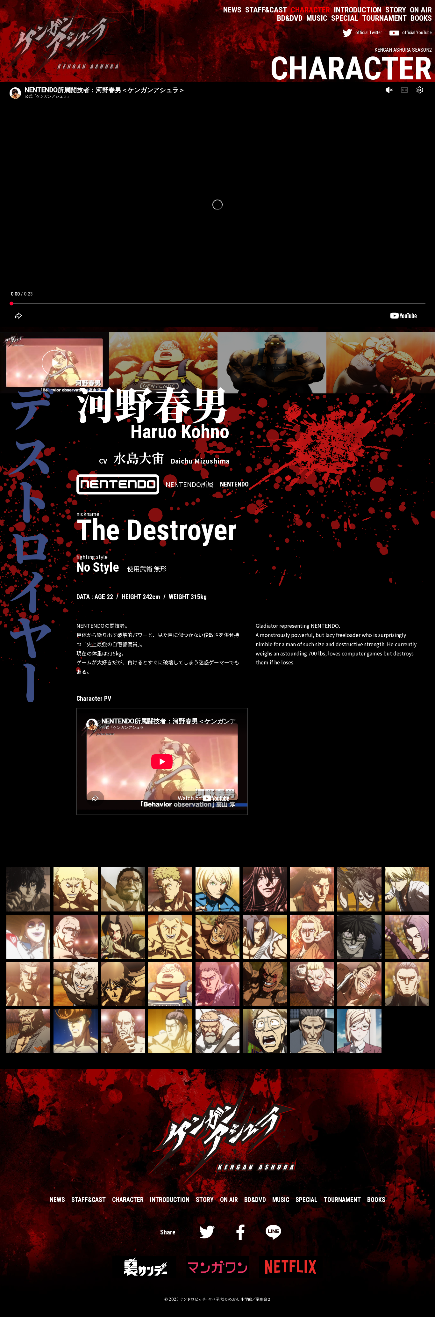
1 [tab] (1, 363)
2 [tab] (163, 363)
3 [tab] (271, 363)
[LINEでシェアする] (273, 1234)
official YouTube (417, 32)
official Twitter (368, 32)
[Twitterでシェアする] (207, 1234)
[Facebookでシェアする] (240, 1234)
